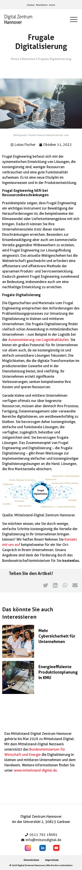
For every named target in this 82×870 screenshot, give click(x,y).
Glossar (31, 4)
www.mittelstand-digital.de (35, 770)
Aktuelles (28, 59)
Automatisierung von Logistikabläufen (38, 340)
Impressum (52, 859)
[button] (45, 585)
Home (15, 59)
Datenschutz (31, 859)
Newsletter (42, 4)
